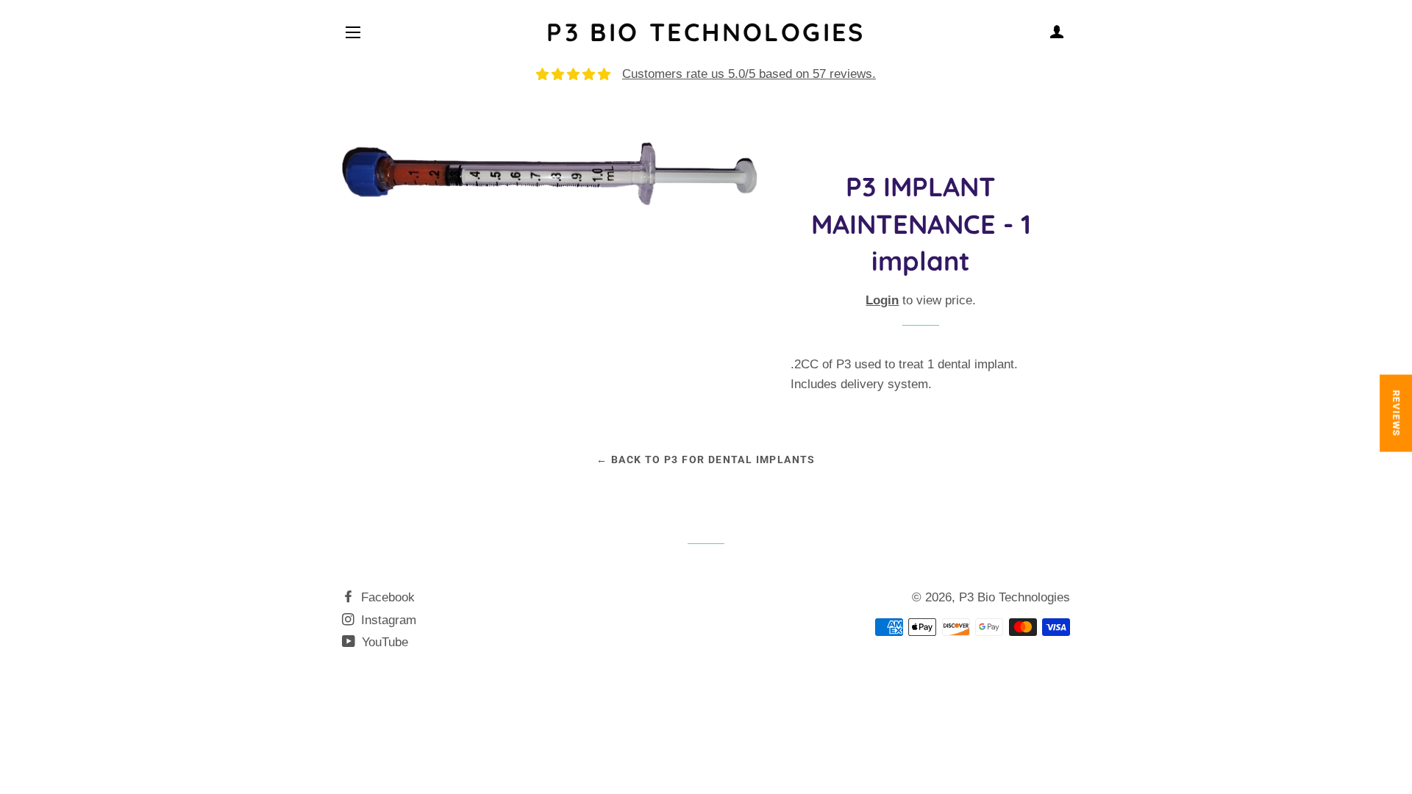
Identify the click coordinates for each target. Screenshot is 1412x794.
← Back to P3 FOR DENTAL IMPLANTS (706, 459)
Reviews (1396, 413)
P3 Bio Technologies (706, 32)
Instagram (386, 620)
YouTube (383, 642)
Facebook (386, 597)
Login (882, 300)
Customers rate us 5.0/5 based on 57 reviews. (749, 74)
